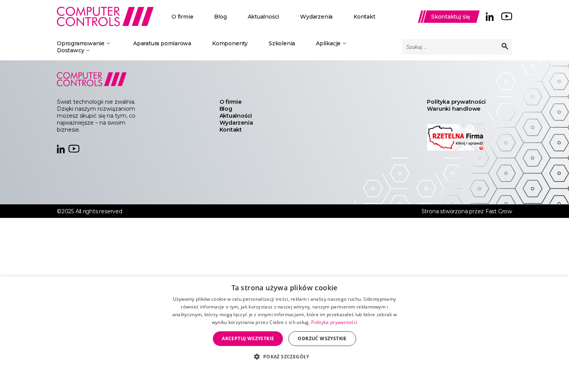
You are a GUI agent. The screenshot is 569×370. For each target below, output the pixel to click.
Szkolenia (282, 43)
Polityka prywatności (456, 101)
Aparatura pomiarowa (162, 43)
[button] (284, 356)
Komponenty (230, 43)
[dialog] (284, 323)
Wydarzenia (316, 16)
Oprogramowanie (81, 43)
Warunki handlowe (453, 108)
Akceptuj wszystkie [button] (248, 338)
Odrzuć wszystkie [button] (322, 338)
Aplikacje (328, 43)
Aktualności (263, 16)
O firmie (182, 16)
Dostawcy (70, 50)
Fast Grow (498, 211)
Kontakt (364, 16)
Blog (220, 16)
